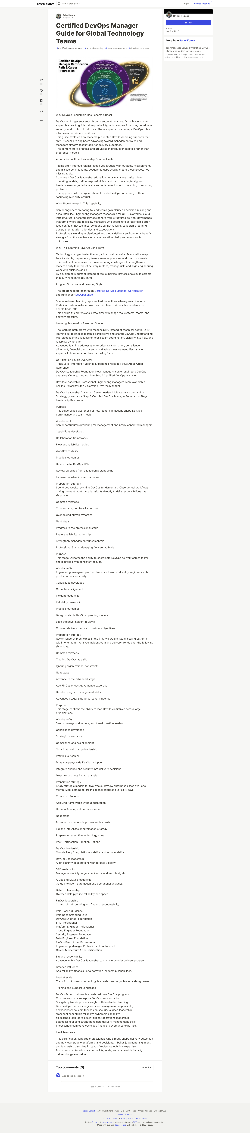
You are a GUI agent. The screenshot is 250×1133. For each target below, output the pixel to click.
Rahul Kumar (69, 15)
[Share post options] (41, 120)
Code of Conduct (97, 1087)
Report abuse (114, 1087)
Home (120, 1114)
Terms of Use (140, 1118)
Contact (128, 1114)
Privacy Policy (127, 1118)
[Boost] (41, 111)
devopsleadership (94, 48)
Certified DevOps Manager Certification (119, 290)
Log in (186, 3)
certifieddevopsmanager (70, 48)
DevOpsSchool (84, 294)
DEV (135, 1122)
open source (108, 1122)
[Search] (59, 3)
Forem (94, 1122)
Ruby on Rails (120, 1125)
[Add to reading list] (41, 102)
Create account (202, 3)
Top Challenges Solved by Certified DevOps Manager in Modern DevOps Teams (187, 52)
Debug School (89, 1111)
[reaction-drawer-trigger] (41, 81)
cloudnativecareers (139, 48)
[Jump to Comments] (41, 92)
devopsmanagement (116, 48)
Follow (188, 22)
